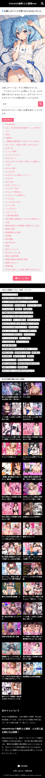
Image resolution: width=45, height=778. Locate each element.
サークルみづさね (13, 202)
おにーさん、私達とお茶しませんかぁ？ (22, 145)
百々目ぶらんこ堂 (13, 253)
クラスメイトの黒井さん (16, 195)
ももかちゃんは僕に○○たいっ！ (19, 175)
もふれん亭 (10, 172)
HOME (24, 766)
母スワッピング (12, 249)
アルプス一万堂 (12, 188)
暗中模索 (9, 239)
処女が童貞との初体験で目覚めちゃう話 (22, 226)
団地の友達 (10, 229)
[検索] (40, 104)
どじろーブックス (13, 155)
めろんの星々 (11, 168)
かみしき (9, 148)
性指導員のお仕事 (13, 232)
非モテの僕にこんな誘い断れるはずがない (23, 270)
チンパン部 (10, 205)
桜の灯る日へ (11, 243)
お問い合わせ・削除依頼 (22, 771)
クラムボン (10, 199)
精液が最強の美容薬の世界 (17, 259)
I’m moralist (10, 124)
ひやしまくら (11, 158)
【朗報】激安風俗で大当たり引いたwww (22, 141)
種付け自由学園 (12, 256)
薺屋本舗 (9, 266)
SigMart (9, 138)
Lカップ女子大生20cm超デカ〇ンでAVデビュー (20, 302)
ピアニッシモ (11, 212)
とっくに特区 (11, 151)
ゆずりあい (10, 182)
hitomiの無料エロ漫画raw (23, 3)
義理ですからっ (12, 263)
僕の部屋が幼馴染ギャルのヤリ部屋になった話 (20, 349)
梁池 (7, 246)
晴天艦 (8, 236)
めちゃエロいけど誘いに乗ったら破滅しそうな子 (21, 323)
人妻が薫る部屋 (12, 215)
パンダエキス (11, 209)
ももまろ (9, 178)
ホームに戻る (23, 278)
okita (7, 134)
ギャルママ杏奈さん (14, 192)
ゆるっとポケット (13, 185)
